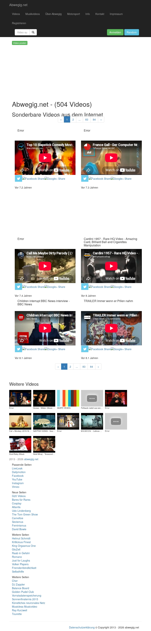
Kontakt (99, 14)
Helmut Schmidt (21, 538)
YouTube (17, 479)
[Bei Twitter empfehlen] (18, 178)
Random (132, 32)
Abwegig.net (18, 4)
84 (94, 119)
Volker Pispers (20, 564)
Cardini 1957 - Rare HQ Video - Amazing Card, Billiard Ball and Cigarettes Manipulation (110, 242)
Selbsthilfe (18, 571)
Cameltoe (17, 518)
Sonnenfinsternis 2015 (25, 599)
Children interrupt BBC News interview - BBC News (43, 302)
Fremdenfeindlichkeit (24, 568)
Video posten (19, 42)
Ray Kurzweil (19, 610)
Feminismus (19, 525)
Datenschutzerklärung (82, 627)
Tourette (17, 614)
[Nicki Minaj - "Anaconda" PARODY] (44, 444)
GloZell (16, 549)
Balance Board (20, 588)
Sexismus (17, 522)
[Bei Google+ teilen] (55, 178)
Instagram (18, 483)
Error (20, 130)
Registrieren (19, 23)
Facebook (18, 475)
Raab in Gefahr (21, 553)
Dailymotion (19, 472)
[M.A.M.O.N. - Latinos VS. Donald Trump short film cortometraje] (92, 421)
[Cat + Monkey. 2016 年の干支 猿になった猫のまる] (20, 421)
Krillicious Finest (21, 542)
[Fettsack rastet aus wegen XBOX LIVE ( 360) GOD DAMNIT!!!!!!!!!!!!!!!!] (92, 398)
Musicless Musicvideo (24, 606)
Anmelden (115, 32)
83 (86, 119)
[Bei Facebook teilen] (33, 178)
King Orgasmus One (24, 546)
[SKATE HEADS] (68, 398)
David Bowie (19, 529)
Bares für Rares (21, 499)
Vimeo (15, 487)
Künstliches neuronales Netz (28, 603)
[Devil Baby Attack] (20, 444)
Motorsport (73, 14)
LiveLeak (17, 468)
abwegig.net (31, 459)
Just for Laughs (21, 560)
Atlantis (16, 507)
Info (87, 14)
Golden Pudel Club (23, 592)
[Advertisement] (81, 71)
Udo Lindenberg (21, 511)
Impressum (116, 14)
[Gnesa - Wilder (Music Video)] (44, 398)
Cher (15, 581)
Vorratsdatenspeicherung (26, 595)
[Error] (20, 398)
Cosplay (16, 503)
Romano (17, 557)
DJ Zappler (18, 584)
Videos (16, 14)
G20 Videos (19, 496)
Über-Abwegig (53, 14)
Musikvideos (32, 14)
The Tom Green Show (25, 514)
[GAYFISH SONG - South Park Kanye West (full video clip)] (44, 421)
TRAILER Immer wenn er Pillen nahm (108, 301)
